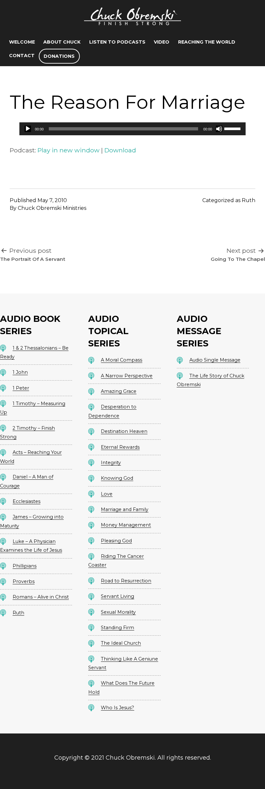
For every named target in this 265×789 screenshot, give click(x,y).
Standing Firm (117, 627)
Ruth (248, 200)
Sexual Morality (118, 612)
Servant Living (117, 596)
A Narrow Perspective (127, 376)
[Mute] (219, 129)
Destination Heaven (124, 431)
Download (120, 150)
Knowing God (117, 478)
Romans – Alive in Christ (41, 597)
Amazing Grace (118, 391)
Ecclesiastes (26, 501)
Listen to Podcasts (117, 42)
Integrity (111, 463)
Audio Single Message (214, 360)
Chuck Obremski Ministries (52, 208)
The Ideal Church (121, 643)
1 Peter (21, 388)
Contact (22, 55)
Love (106, 494)
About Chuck (61, 42)
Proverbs (24, 581)
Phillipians (25, 566)
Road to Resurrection (126, 581)
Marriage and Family (124, 509)
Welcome (22, 42)
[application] (132, 128)
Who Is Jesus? (117, 708)
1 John (20, 372)
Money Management (126, 525)
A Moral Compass (121, 360)
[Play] (28, 129)
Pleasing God (116, 541)
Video (161, 42)
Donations (59, 56)
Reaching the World (206, 42)
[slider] (233, 128)
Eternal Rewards (120, 447)
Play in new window (68, 150)
